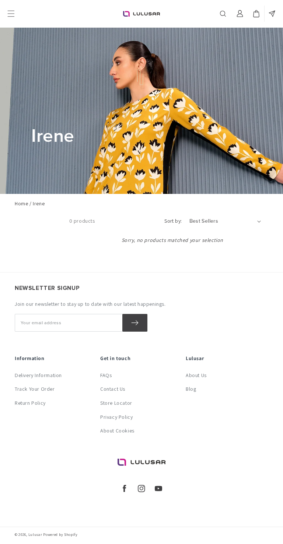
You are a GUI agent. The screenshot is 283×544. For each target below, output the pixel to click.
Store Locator (116, 403)
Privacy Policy (116, 417)
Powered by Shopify (60, 534)
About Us (196, 375)
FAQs (106, 375)
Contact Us (112, 389)
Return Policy (30, 403)
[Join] (134, 323)
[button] (224, 14)
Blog (191, 389)
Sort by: (173, 221)
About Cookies (117, 430)
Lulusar (35, 534)
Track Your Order (35, 389)
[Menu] (11, 14)
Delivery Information (38, 375)
